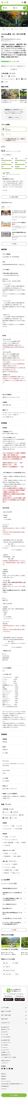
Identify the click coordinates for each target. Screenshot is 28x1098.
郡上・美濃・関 (6, 966)
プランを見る (14, 1095)
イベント (8, 206)
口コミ (16, 29)
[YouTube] (12, 1068)
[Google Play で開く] (20, 999)
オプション (8, 134)
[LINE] (4, 1068)
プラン (7, 29)
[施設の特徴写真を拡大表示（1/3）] (10, 94)
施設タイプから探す (6, 1011)
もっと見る (13, 69)
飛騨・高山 (5, 963)
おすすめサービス (5, 1022)
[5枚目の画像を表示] (18, 25)
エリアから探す (5, 1007)
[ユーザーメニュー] (24, 2)
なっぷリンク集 (4, 1034)
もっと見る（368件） (14, 196)
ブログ (21, 29)
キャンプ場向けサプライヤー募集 (8, 1057)
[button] (13, 180)
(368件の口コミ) (7, 40)
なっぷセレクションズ (6, 1042)
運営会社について (5, 1029)
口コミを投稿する (7, 154)
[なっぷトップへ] (4, 2)
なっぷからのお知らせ (6, 1036)
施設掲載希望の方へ (5, 1054)
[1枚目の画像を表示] (10, 25)
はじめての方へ (4, 1031)
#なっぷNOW (4, 1044)
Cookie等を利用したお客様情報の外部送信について (12, 1083)
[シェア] (22, 13)
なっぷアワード (4, 1049)
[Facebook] (9, 1068)
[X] (7, 1068)
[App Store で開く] (8, 999)
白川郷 (16, 974)
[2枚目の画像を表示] (12, 25)
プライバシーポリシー (6, 1081)
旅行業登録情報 (4, 1086)
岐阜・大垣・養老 (7, 974)
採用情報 (3, 1076)
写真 (12, 29)
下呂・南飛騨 (15, 963)
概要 (3, 29)
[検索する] (24, 8)
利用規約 (3, 1078)
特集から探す (4, 1019)
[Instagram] (2, 1068)
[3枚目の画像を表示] (14, 25)
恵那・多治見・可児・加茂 (8, 970)
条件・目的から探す (6, 1015)
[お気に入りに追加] (26, 13)
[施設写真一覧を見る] (14, 19)
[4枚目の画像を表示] (16, 25)
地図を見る (18, 39)
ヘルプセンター (4, 1062)
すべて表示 (5, 190)
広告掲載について (5, 1052)
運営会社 (3, 1073)
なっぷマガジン (4, 1047)
